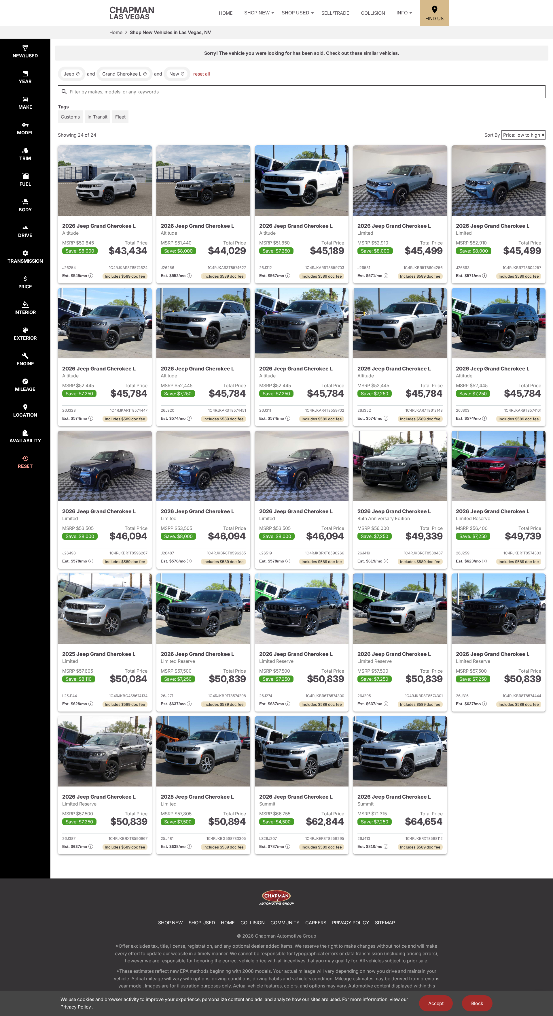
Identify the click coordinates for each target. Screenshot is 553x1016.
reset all (201, 74)
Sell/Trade (335, 13)
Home (226, 13)
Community (285, 922)
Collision (373, 13)
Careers (315, 922)
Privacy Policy (350, 922)
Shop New (257, 12)
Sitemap (385, 922)
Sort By (492, 135)
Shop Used (295, 12)
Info (402, 12)
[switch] (70, 116)
